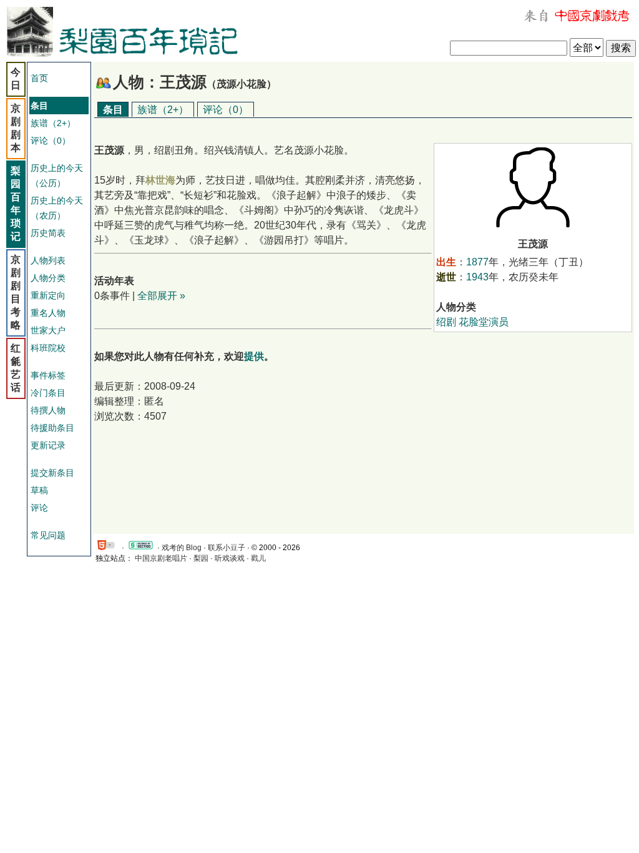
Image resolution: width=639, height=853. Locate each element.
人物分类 (48, 278)
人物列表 (48, 260)
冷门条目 (48, 393)
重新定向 (48, 295)
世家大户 (48, 330)
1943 (477, 277)
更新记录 (48, 445)
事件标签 (48, 375)
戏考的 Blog (182, 547)
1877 (477, 262)
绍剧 (446, 322)
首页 (39, 78)
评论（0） (51, 140)
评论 (39, 508)
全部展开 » (161, 295)
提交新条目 (52, 473)
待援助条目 (52, 428)
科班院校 (48, 348)
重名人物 (48, 313)
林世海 (160, 180)
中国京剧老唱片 (161, 558)
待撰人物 (48, 410)
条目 (113, 109)
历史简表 (48, 233)
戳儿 (258, 558)
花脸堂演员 (484, 322)
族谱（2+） (53, 123)
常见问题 (48, 535)
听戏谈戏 (230, 558)
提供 (254, 356)
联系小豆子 (226, 547)
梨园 (200, 558)
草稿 (39, 490)
